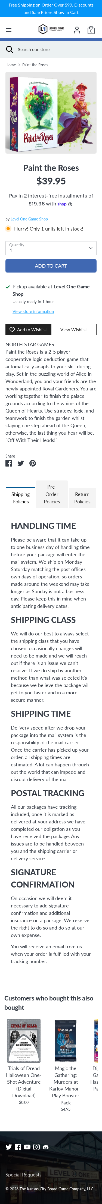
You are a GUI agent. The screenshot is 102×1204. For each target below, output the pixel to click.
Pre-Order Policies (52, 494)
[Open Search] (9, 49)
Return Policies (82, 497)
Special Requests (23, 1175)
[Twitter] (8, 1147)
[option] (51, 113)
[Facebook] (18, 1147)
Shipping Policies (20, 497)
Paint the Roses (35, 65)
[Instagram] (36, 1147)
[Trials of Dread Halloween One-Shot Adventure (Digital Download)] (24, 1041)
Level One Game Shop (29, 219)
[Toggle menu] (8, 29)
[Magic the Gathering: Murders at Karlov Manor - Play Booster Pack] (65, 1041)
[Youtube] (27, 1147)
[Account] (77, 28)
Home (10, 65)
